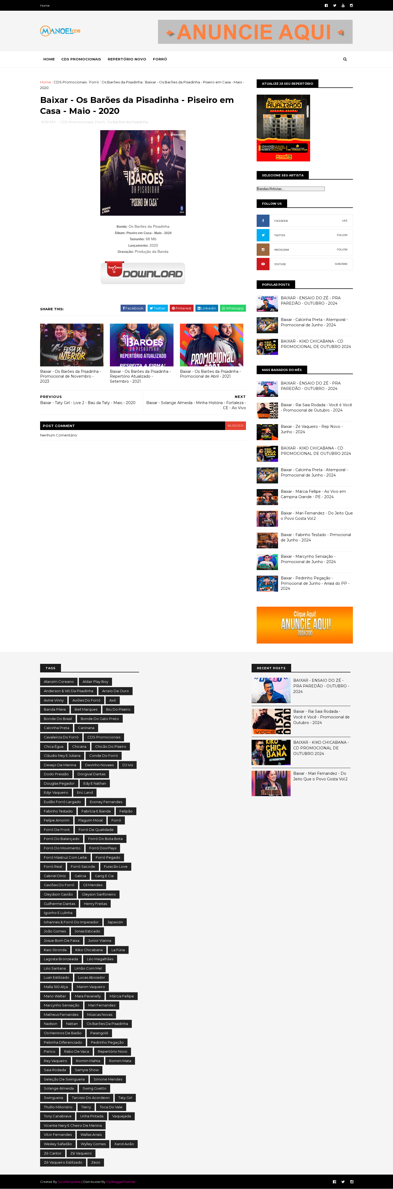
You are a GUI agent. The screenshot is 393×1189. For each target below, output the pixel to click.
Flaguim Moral (90, 820)
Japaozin (115, 922)
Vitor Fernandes (58, 1134)
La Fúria (118, 950)
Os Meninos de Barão (63, 1033)
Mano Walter (55, 996)
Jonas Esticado (87, 931)
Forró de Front (57, 829)
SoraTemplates (69, 1182)
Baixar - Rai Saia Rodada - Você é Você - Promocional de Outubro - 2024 (316, 407)
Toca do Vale (111, 1107)
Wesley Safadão (58, 1144)
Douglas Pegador (59, 783)
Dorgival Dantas (91, 774)
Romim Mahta (88, 1061)
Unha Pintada (91, 1116)
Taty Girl (125, 1097)
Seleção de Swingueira (64, 1079)
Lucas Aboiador (91, 977)
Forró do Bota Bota (105, 838)
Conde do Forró (103, 755)
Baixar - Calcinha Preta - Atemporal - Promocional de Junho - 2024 (314, 322)
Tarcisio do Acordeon (91, 1097)
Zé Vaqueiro (81, 1153)
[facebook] (326, 5)
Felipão (126, 811)
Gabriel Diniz (55, 876)
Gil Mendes (92, 885)
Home (44, 5)
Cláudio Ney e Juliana (62, 755)
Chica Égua (53, 746)
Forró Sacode (83, 866)
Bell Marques (86, 709)
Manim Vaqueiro (91, 987)
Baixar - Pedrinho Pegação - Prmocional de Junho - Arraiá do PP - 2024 (315, 583)
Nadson (50, 1023)
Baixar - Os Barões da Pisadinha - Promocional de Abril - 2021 (210, 374)
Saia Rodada (55, 1070)
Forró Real (53, 866)
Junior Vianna (99, 940)
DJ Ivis (127, 765)
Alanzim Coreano (59, 681)
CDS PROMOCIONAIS (81, 59)
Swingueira (53, 1097)
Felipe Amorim (57, 820)
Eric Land (85, 792)
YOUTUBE (280, 264)
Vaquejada (121, 1116)
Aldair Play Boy (95, 681)
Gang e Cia (104, 876)
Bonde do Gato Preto (100, 719)
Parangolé (99, 1033)
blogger (235, 425)
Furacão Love (116, 866)
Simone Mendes (108, 1079)
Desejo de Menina (60, 765)
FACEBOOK (281, 220)
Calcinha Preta (56, 728)
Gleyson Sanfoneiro (99, 894)
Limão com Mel (88, 968)
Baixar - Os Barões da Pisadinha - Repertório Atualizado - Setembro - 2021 (140, 376)
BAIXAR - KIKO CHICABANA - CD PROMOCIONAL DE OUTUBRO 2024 (316, 344)
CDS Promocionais (70, 82)
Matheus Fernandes (61, 1014)
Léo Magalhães (100, 959)
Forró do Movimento (62, 848)
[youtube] (343, 5)
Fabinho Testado (58, 811)
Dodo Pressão (56, 774)
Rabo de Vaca (76, 1051)
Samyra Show (87, 1070)
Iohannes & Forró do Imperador (71, 922)
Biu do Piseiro (118, 709)
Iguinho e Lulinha (58, 913)
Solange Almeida (59, 1088)
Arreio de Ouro (115, 691)
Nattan (72, 1023)
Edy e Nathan (94, 783)
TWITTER (279, 235)
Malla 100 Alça (56, 987)
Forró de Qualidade (96, 829)
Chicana (79, 746)
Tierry (86, 1107)
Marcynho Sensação (61, 1005)
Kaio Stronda (55, 950)
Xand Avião (124, 1144)
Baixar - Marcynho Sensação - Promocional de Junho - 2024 (308, 559)
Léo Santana (55, 968)
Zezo (95, 1162)
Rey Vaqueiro (55, 1061)
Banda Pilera (55, 709)
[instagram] (351, 5)
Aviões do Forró (86, 700)
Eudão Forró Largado (62, 802)
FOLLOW (342, 235)
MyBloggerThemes (120, 1182)
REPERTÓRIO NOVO (127, 59)
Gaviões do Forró (59, 885)
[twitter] (334, 5)
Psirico (49, 1051)
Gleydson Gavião (58, 894)
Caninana (86, 728)
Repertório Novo (112, 1051)
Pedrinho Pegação (107, 1042)
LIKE (345, 220)
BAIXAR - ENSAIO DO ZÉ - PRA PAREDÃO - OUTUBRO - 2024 (311, 301)
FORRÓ (160, 59)
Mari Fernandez (101, 1005)
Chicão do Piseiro (110, 746)
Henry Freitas (95, 903)
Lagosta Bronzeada (61, 959)
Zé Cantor (52, 1153)
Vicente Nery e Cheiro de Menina (73, 1125)
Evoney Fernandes (106, 802)
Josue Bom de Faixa (61, 940)
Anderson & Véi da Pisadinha (68, 691)
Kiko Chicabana (89, 950)
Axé (112, 700)
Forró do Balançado (61, 838)
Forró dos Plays (102, 848)
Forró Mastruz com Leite (65, 857)
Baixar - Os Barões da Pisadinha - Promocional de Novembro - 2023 (70, 376)
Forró (94, 82)
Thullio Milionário (58, 1107)
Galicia (80, 876)
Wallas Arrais (91, 1134)
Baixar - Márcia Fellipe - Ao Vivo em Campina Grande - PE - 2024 (313, 494)
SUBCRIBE (341, 263)
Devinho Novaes (99, 765)
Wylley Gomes (93, 1144)
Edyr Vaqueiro (56, 792)
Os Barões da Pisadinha (122, 82)
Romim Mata (120, 1061)
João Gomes (55, 931)
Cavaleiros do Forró (61, 737)
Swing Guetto (94, 1088)
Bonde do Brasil (58, 719)
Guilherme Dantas (59, 903)
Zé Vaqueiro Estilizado (63, 1162)
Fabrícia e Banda (96, 811)
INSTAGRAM (281, 249)
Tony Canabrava (57, 1116)
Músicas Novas (99, 1014)
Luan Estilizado (56, 977)
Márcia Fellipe (122, 996)
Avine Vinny (54, 700)
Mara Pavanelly (88, 996)
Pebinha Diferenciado (63, 1042)
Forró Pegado (108, 857)
